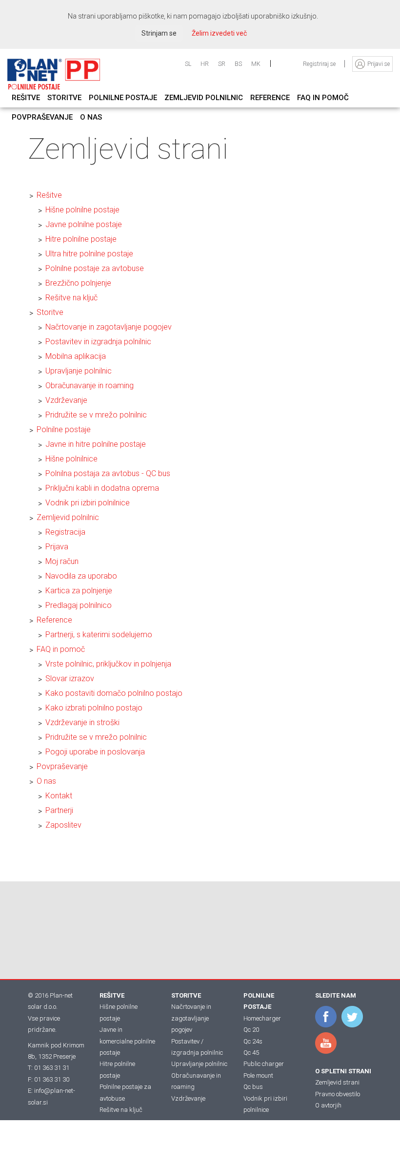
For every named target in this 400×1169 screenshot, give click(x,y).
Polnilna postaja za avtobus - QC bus (107, 473)
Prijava (56, 546)
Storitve (50, 312)
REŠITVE (112, 995)
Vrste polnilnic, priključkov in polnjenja (108, 663)
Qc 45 (251, 1052)
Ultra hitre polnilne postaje (89, 253)
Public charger (263, 1063)
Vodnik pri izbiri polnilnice (87, 502)
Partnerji (59, 810)
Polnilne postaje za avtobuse (94, 268)
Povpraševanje (62, 766)
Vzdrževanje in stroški (82, 722)
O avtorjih (328, 1105)
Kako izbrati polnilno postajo (93, 707)
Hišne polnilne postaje (82, 209)
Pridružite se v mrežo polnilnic (96, 414)
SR (221, 64)
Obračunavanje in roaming (89, 385)
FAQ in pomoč (61, 649)
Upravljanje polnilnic (78, 371)
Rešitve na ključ (71, 297)
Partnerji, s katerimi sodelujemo (98, 634)
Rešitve (49, 195)
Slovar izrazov (69, 678)
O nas (46, 781)
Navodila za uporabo (81, 576)
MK (255, 64)
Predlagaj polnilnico (78, 605)
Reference (54, 620)
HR (204, 64)
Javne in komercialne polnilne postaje (127, 1041)
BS (238, 64)
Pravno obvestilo (337, 1094)
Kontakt (58, 795)
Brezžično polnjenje (78, 283)
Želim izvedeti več (219, 33)
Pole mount (258, 1075)
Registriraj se (320, 64)
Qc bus (253, 1086)
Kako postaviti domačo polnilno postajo (113, 693)
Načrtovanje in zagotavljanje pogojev (108, 327)
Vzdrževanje (66, 400)
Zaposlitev (63, 825)
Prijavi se (378, 64)
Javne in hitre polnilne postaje (95, 444)
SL (188, 64)
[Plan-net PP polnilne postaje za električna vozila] (53, 74)
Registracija (65, 532)
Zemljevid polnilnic (68, 517)
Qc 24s (252, 1041)
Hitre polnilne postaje (81, 239)
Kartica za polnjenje (78, 590)
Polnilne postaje (64, 429)
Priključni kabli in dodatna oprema (102, 488)
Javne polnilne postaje (83, 224)
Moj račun (62, 561)
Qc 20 (251, 1029)
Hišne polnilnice (71, 458)
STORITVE (186, 995)
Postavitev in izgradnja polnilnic (98, 341)
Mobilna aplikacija (75, 356)
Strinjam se (159, 33)
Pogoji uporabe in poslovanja (95, 751)
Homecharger (262, 1018)
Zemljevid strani (337, 1082)
